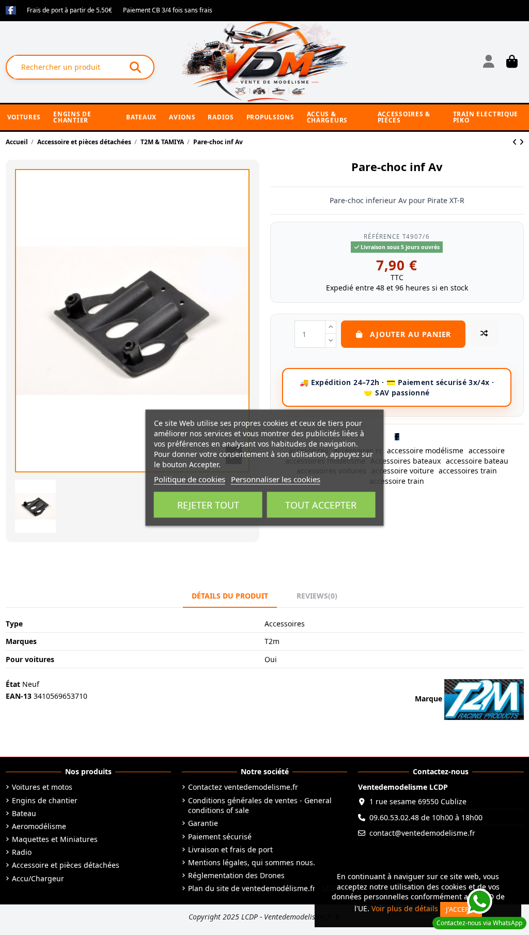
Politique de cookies (189, 478)
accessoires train (468, 471)
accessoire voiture (402, 471)
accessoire (487, 450)
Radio (22, 852)
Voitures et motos (42, 787)
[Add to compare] (484, 333)
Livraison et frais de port (230, 849)
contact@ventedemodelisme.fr (422, 833)
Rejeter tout (208, 504)
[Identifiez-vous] (488, 62)
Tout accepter (320, 504)
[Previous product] (515, 142)
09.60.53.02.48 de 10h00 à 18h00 (426, 817)
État (13, 684)
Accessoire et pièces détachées (65, 865)
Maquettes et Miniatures (55, 839)
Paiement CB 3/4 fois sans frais (167, 10)
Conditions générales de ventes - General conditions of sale (260, 805)
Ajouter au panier (410, 334)
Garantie (203, 823)
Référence (382, 236)
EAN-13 (19, 696)
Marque (428, 698)
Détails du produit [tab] (230, 596)
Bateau (24, 813)
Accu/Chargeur (38, 878)
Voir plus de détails (404, 908)
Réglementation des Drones (236, 875)
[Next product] (521, 142)
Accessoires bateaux (405, 461)
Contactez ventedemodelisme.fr (243, 787)
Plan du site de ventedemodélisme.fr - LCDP (264, 888)
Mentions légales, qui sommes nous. (251, 862)
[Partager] (397, 436)
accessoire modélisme (425, 450)
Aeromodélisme (39, 826)
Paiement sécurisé (220, 836)
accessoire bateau (477, 461)
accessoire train (396, 481)
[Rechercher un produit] (135, 67)
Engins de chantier (44, 800)
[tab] (317, 596)
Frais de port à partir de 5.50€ (70, 10)
